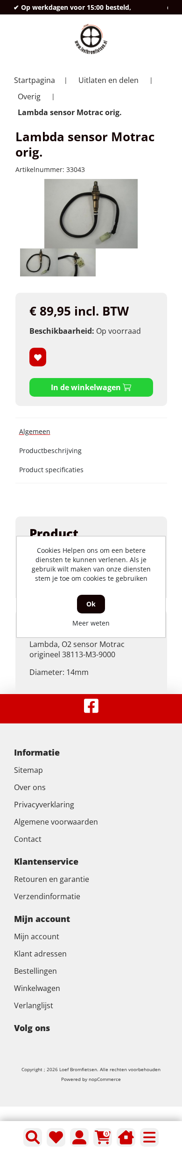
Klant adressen (40, 954)
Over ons (30, 787)
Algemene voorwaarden (56, 822)
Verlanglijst (33, 1005)
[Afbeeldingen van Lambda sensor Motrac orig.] (39, 262)
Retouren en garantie (51, 879)
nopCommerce (105, 1079)
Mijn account (36, 936)
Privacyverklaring (44, 804)
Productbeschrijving (50, 450)
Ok (91, 603)
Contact (28, 839)
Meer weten (91, 623)
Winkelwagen (37, 988)
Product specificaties (51, 469)
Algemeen (34, 431)
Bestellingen (35, 971)
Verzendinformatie (47, 896)
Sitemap (28, 770)
